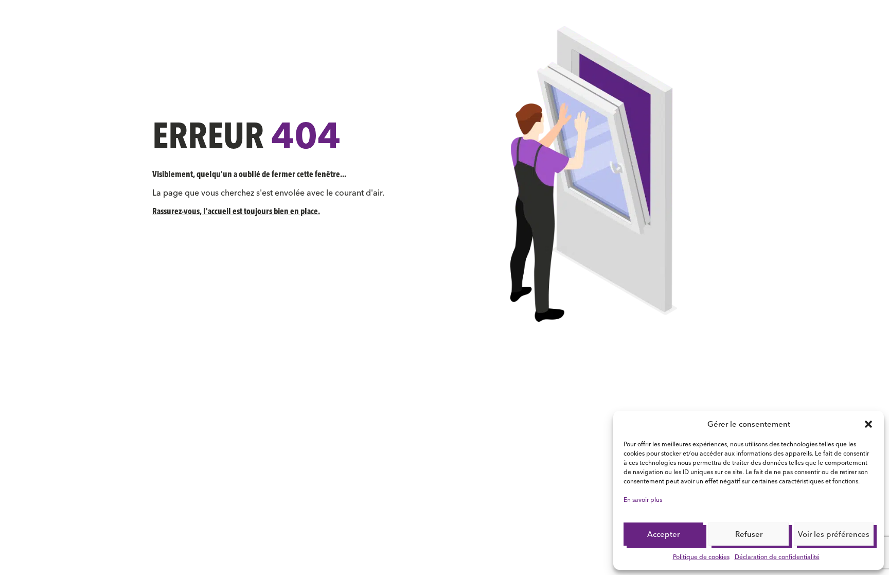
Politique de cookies (701, 557)
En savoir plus (643, 499)
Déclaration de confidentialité (777, 557)
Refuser (748, 534)
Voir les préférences (833, 534)
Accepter (663, 534)
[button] (868, 424)
